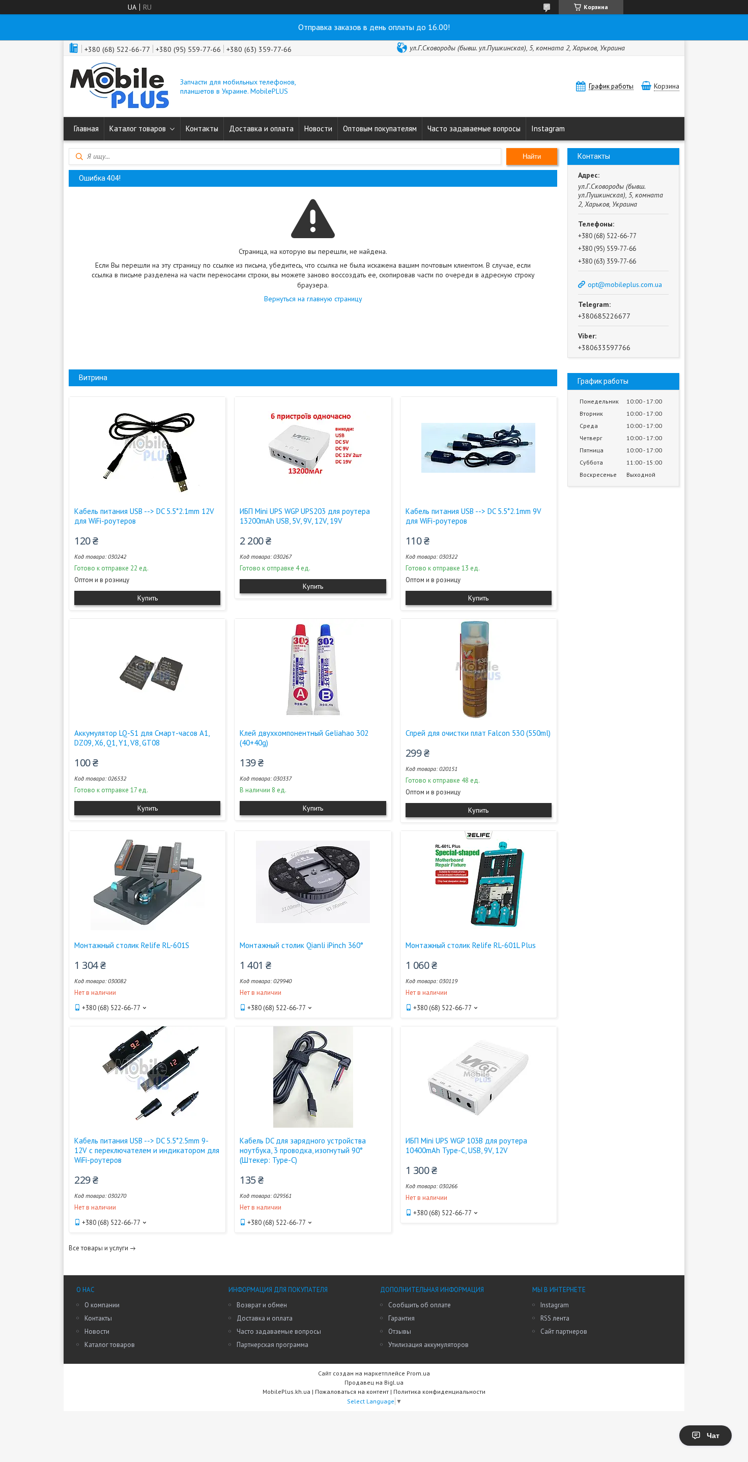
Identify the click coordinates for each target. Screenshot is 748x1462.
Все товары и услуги (98, 1248)
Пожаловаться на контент (352, 1391)
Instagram (548, 128)
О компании (102, 1305)
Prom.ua (418, 1373)
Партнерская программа (272, 1344)
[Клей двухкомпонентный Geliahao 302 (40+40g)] (313, 670)
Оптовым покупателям (380, 128)
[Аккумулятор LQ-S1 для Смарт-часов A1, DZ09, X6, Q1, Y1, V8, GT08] (147, 670)
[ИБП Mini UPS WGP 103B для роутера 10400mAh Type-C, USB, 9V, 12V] (478, 1077)
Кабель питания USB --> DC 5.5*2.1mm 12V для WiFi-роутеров (144, 516)
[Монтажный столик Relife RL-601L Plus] (478, 882)
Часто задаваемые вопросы (474, 128)
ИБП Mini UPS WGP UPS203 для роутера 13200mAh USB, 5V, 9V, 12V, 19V (305, 516)
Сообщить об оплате (419, 1305)
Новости (318, 128)
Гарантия (401, 1318)
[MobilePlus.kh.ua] (119, 86)
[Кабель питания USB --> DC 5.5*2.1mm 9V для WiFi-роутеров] (478, 448)
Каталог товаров (137, 128)
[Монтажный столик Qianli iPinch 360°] (313, 882)
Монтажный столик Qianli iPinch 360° (301, 945)
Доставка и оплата (261, 128)
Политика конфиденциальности (439, 1391)
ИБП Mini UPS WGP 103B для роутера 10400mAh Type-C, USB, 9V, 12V (466, 1145)
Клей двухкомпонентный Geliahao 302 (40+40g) (304, 738)
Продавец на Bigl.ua (374, 1382)
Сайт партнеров (563, 1331)
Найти (532, 156)
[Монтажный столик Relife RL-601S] (147, 882)
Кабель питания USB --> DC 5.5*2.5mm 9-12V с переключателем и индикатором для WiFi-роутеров (146, 1150)
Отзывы (399, 1331)
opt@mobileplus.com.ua (625, 284)
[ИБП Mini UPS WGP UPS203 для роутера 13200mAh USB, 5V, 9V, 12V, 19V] (313, 448)
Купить (147, 598)
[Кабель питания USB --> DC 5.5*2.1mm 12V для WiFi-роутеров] (147, 448)
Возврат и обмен (262, 1305)
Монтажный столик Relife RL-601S (131, 945)
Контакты (202, 128)
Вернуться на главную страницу (313, 298)
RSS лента (554, 1318)
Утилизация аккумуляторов (428, 1344)
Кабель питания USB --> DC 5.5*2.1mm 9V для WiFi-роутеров (473, 516)
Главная (86, 128)
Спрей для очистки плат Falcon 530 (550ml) (478, 733)
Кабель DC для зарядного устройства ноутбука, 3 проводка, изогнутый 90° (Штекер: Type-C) (303, 1150)
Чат (713, 1435)
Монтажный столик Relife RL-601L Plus (471, 945)
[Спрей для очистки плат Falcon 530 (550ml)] (478, 670)
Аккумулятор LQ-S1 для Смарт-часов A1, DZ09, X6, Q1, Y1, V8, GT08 (141, 738)
